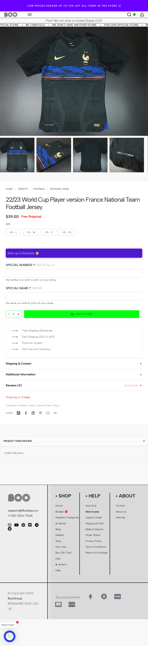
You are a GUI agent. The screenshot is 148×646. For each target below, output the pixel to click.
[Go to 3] (90, 155)
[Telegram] (37, 525)
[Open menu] (30, 14)
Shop (56, 405)
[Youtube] (16, 525)
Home (9, 189)
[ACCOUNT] (142, 14)
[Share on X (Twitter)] (18, 413)
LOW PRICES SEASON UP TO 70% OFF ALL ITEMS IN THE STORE (72, 5)
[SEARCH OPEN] (129, 14)
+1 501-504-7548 (20, 516)
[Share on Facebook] (26, 413)
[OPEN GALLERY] (74, 81)
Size (8, 224)
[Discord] (30, 525)
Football (39, 189)
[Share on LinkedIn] (33, 413)
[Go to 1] (17, 155)
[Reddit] (10, 529)
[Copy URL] (55, 413)
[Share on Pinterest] (40, 413)
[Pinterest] (23, 525)
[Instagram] (10, 525)
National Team (59, 189)
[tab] (74, 441)
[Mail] (48, 413)
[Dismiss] (120, 6)
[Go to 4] (126, 155)
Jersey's (23, 189)
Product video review (17, 441)
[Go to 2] (53, 155)
